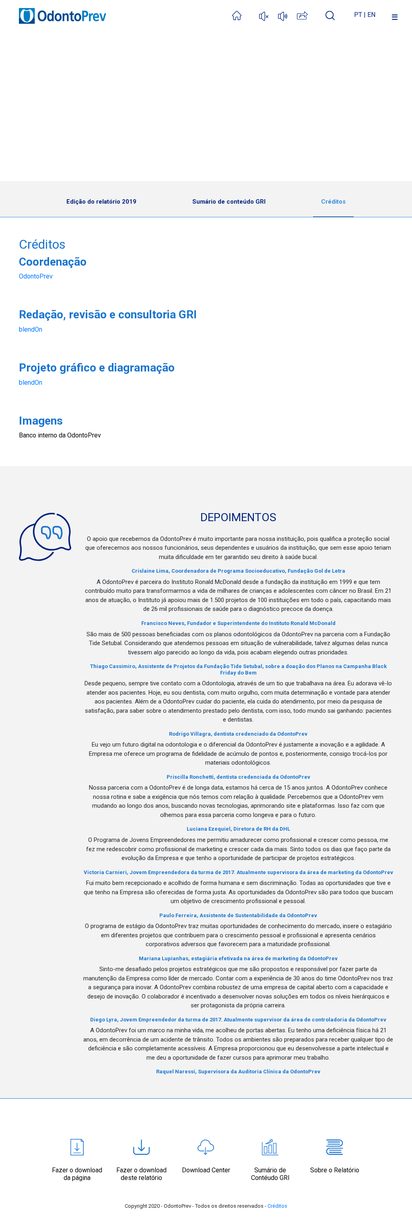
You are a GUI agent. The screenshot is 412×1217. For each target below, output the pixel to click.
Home (33, 171)
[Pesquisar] (330, 15)
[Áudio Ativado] (282, 15)
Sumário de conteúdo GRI (229, 201)
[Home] (245, 15)
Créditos (333, 201)
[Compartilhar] (311, 15)
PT (358, 15)
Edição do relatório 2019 (101, 201)
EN (371, 15)
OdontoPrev (36, 276)
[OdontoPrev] (62, 11)
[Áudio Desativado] (263, 15)
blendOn (30, 329)
